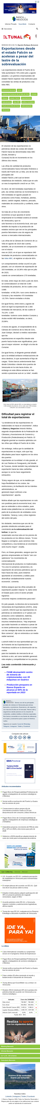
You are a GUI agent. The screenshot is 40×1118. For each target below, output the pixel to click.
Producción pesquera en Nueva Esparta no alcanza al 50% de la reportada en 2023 (19, 689)
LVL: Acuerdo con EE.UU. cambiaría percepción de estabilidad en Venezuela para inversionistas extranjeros (19, 878)
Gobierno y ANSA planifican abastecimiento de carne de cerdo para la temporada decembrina (19, 837)
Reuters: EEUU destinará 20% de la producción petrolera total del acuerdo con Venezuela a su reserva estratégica (19, 992)
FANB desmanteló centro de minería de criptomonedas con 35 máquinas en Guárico (20, 676)
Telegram (6, 726)
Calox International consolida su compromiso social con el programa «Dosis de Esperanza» (19, 953)
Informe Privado (11, 24)
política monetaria (28, 102)
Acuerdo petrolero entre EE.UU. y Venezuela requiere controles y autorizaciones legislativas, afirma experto (19, 904)
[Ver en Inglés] (36, 1)
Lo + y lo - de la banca (9, 1055)
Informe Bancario (7, 1051)
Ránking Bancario (7, 1046)
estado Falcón (14, 98)
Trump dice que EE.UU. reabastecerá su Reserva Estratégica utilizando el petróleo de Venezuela (20, 912)
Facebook (26, 726)
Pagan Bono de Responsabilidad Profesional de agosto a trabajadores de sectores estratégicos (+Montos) (20, 794)
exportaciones (26, 98)
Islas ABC (17, 102)
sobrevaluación (27, 106)
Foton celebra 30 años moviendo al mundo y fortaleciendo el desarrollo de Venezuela (18, 976)
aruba (19, 90)
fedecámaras (6, 102)
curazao (34, 94)
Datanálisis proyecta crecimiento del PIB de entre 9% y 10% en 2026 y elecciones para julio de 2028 (20, 829)
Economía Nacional (8, 90)
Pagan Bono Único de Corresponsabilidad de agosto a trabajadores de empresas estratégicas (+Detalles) (19, 820)
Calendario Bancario (8, 1060)
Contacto (31, 24)
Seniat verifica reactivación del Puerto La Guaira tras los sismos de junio (20, 802)
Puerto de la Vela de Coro (10, 106)
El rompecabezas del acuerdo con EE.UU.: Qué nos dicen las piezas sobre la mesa (19, 886)
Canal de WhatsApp (23, 724)
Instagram (13, 726)
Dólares (4, 98)
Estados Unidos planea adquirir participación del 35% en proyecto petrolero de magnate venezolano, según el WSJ (20, 895)
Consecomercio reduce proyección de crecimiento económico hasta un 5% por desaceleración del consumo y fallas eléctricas (19, 810)
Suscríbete (22, 24)
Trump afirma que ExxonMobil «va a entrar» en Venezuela (19, 984)
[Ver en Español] (38, 1)
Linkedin (8, 1096)
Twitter (20, 726)
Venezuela (5, 110)
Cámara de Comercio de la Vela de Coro (15, 94)
